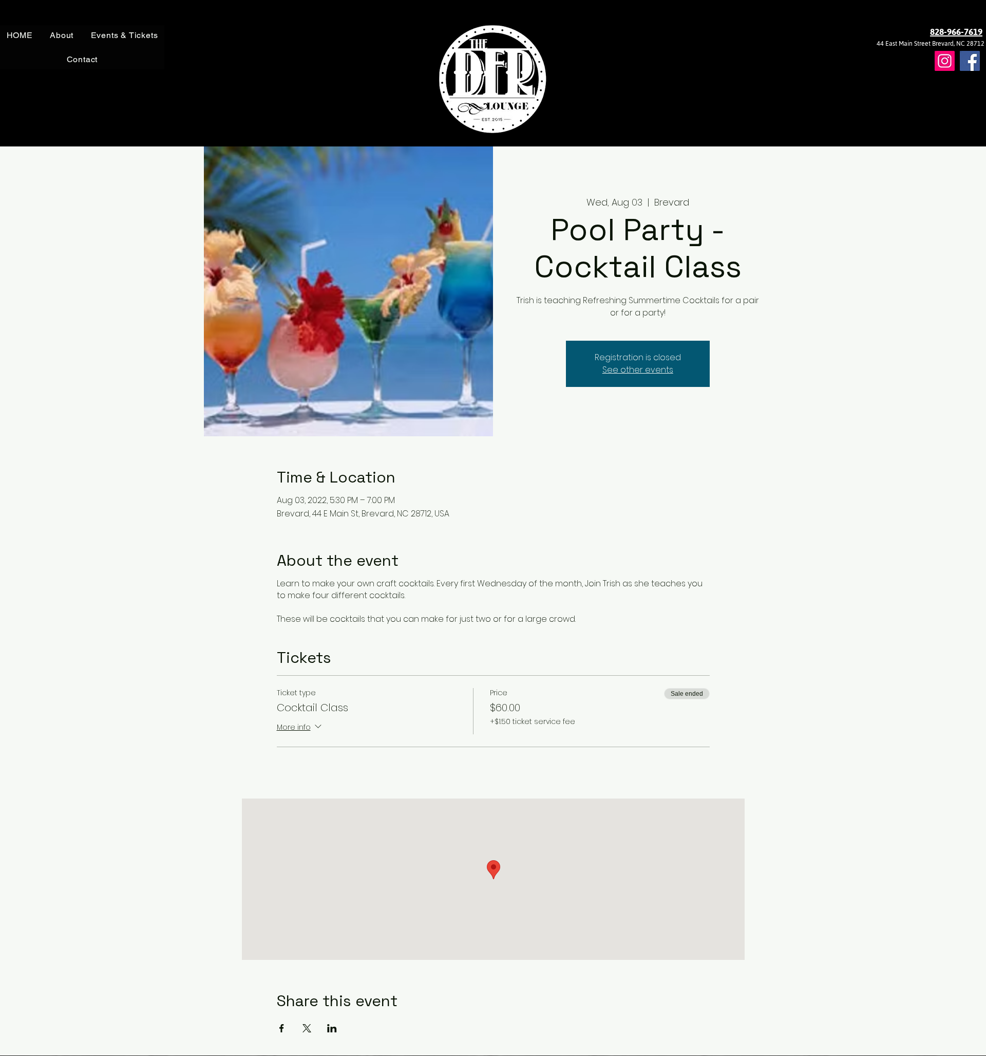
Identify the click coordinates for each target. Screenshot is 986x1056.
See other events (637, 370)
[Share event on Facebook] (282, 1028)
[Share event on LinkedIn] (332, 1028)
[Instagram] (945, 61)
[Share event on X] (307, 1028)
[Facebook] (970, 61)
